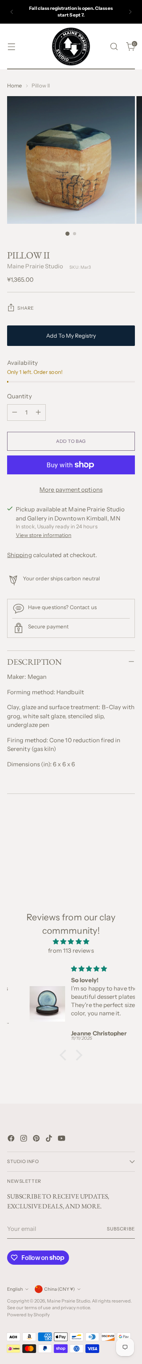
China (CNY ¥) (59, 1289)
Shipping (19, 555)
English (15, 1289)
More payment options (71, 489)
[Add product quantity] (38, 412)
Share (25, 308)
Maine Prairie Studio (35, 266)
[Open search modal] (114, 47)
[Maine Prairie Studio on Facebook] (12, 1139)
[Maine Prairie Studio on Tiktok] (49, 1139)
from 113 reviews (70, 950)
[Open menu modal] (11, 47)
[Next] (130, 12)
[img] (71, 941)
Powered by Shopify (28, 1315)
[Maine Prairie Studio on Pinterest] (37, 1139)
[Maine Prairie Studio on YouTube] (62, 1139)
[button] (65, 1055)
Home (14, 85)
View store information (43, 535)
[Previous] (12, 12)
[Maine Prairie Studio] (71, 46)
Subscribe (121, 1229)
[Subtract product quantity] (14, 412)
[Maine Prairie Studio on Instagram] (24, 1139)
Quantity (19, 396)
